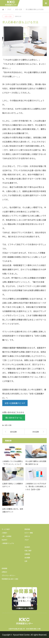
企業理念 (27, 554)
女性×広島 (8, 16)
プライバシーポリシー (8, 575)
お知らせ (27, 536)
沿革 (25, 561)
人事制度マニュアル (8, 543)
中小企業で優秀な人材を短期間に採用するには (35, 462)
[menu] (46, 3)
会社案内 (27, 547)
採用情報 (4, 568)
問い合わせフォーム (13, 417)
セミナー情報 (28, 533)
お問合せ (4, 572)
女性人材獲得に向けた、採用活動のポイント (12, 510)
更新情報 (27, 529)
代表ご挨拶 (27, 551)
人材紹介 (4, 533)
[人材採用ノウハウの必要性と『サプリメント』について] (13, 451)
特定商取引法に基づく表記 (10, 579)
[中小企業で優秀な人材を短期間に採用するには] (36, 451)
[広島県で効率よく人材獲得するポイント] (13, 473)
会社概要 (27, 558)
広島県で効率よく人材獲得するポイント (12, 485)
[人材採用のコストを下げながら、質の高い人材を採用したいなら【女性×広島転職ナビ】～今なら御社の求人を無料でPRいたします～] (36, 473)
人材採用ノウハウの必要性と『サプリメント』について (12, 462)
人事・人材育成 (6, 536)
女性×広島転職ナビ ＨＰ (15, 403)
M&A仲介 (4, 540)
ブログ (26, 540)
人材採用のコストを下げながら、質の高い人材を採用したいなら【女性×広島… (35, 486)
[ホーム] (3, 9)
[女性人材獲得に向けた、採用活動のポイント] (13, 499)
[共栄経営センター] (11, 3)
